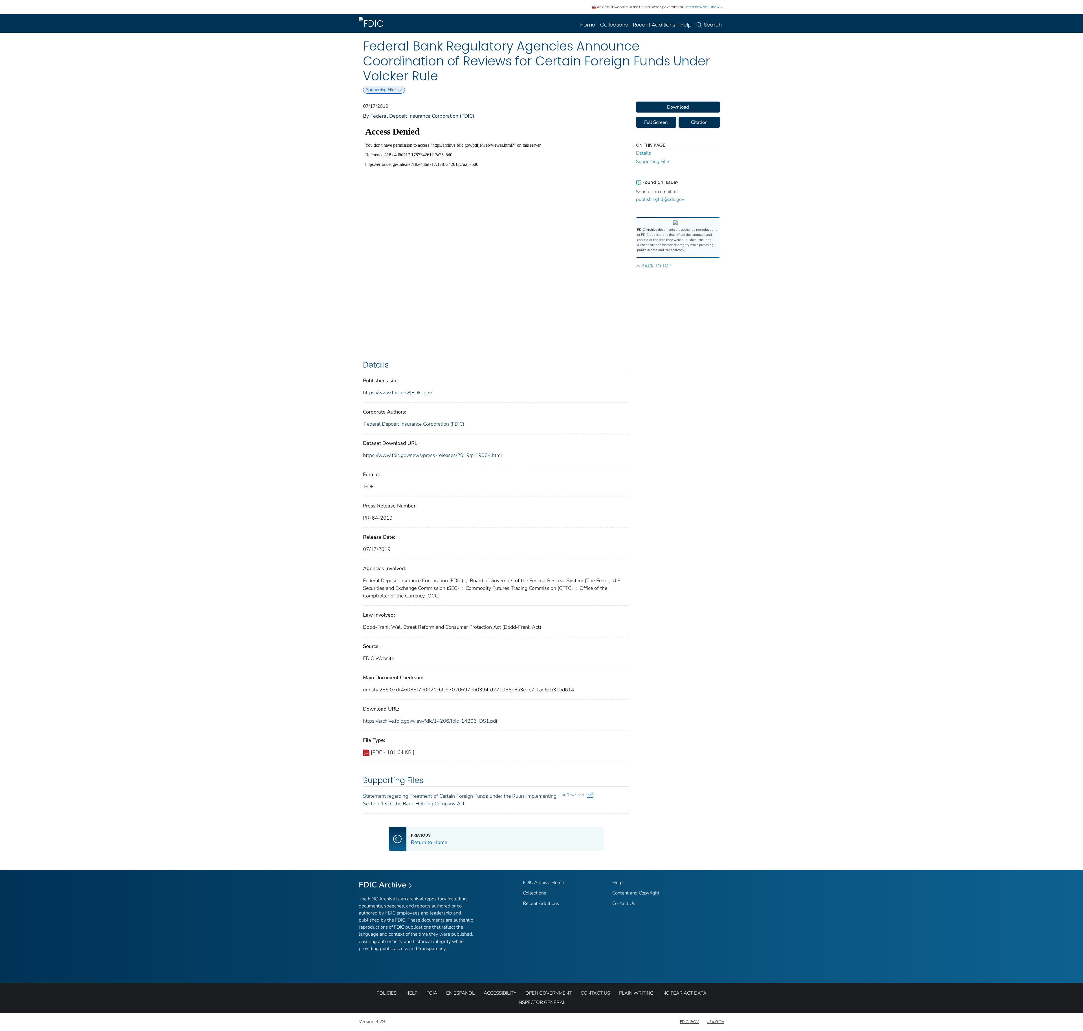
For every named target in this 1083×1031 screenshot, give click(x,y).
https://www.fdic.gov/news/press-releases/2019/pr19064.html (432, 455)
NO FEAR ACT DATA (684, 993)
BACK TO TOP (656, 266)
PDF (369, 486)
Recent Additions (654, 24)
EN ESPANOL (460, 993)
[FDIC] (372, 23)
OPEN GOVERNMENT (548, 993)
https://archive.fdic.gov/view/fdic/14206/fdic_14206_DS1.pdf (430, 721)
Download (575, 794)
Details (643, 153)
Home (587, 24)
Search (713, 24)
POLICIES (387, 993)
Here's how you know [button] (702, 7)
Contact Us (623, 903)
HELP (411, 993)
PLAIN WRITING (636, 993)
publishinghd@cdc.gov (660, 199)
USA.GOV (715, 1022)
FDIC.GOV (689, 1022)
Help (686, 24)
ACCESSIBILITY (500, 993)
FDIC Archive (382, 885)
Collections (614, 24)
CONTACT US (595, 993)
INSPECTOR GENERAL (541, 1002)
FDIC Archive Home (543, 882)
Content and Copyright (635, 893)
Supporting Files (653, 161)
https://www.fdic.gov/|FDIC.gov (397, 392)
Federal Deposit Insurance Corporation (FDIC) (422, 116)
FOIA (431, 993)
